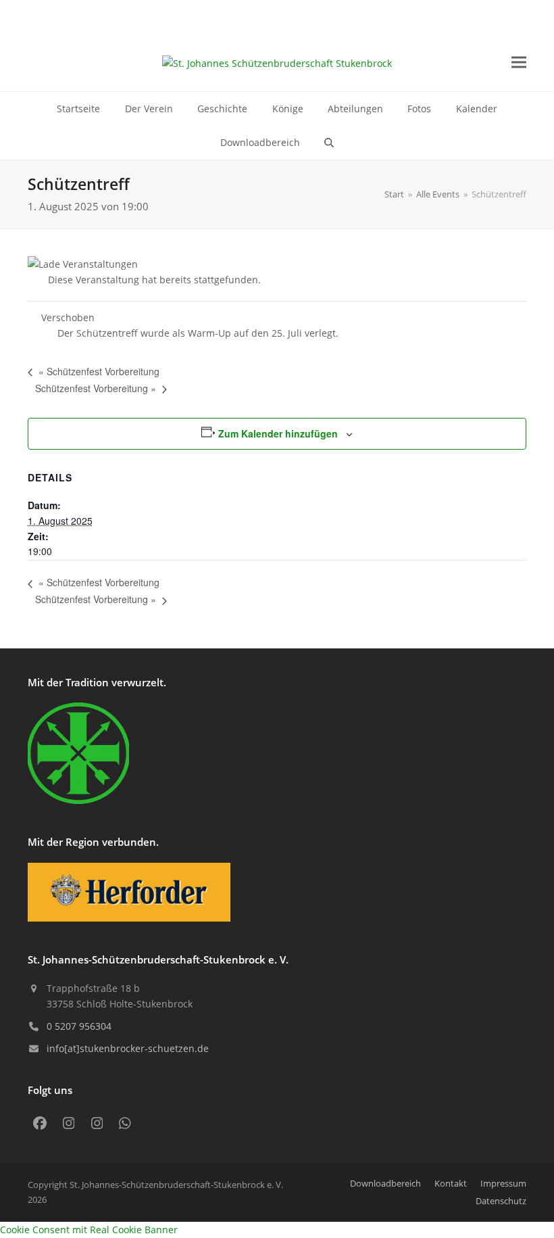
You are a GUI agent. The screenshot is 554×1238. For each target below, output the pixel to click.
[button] (518, 62)
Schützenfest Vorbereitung (99, 371)
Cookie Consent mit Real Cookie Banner (89, 1229)
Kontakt (450, 1183)
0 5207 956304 (79, 1026)
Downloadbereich (385, 1183)
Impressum (503, 1183)
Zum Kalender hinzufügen (278, 433)
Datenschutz (501, 1201)
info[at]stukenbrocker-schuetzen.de (128, 1048)
